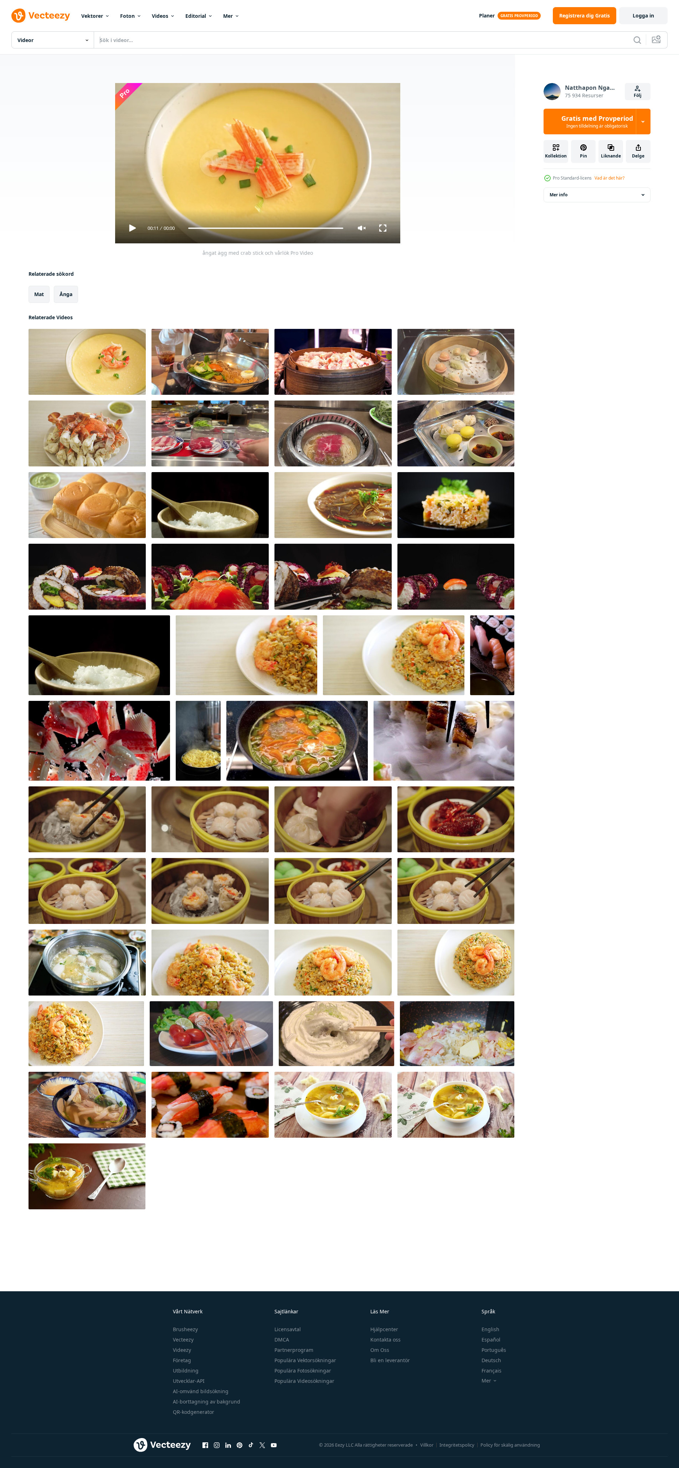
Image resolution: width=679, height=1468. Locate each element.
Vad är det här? (609, 178)
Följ (638, 95)
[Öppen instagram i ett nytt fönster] (217, 1445)
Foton (127, 15)
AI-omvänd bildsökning (200, 1391)
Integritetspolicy (456, 1445)
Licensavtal (287, 1329)
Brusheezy (185, 1329)
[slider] (265, 228)
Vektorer (92, 15)
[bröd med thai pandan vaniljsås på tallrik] (87, 505)
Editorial (195, 15)
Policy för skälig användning (510, 1445)
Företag (182, 1360)
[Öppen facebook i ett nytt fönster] (205, 1445)
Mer (228, 15)
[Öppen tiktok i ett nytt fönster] (251, 1445)
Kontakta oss (385, 1339)
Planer (487, 15)
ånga (66, 294)
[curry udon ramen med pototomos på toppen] (336, 1033)
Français (491, 1370)
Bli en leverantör (390, 1360)
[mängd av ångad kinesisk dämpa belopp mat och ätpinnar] (87, 819)
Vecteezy (183, 1339)
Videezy (182, 1349)
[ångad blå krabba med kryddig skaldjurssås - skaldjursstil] (87, 433)
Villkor (426, 1445)
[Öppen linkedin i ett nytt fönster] (228, 1445)
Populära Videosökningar (304, 1380)
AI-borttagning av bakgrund (206, 1401)
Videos (160, 15)
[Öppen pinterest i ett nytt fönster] (239, 1445)
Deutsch (491, 1360)
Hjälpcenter (384, 1329)
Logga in (643, 15)
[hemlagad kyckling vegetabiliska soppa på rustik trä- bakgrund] (333, 1105)
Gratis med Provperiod (597, 121)
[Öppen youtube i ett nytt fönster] (274, 1445)
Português (494, 1349)
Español (491, 1339)
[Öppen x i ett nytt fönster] (262, 1445)
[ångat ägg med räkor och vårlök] (87, 362)
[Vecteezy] (40, 16)
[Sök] (637, 40)
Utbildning (186, 1370)
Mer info (558, 195)
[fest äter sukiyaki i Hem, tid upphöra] (87, 963)
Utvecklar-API (189, 1380)
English (490, 1329)
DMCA (281, 1339)
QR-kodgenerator (193, 1411)
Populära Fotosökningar (302, 1370)
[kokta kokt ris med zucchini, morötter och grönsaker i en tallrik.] (455, 505)
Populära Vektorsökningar (305, 1360)
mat (39, 294)
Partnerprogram (293, 1349)
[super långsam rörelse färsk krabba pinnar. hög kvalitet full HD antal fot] (99, 741)
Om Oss (379, 1349)
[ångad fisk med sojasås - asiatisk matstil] (333, 505)
